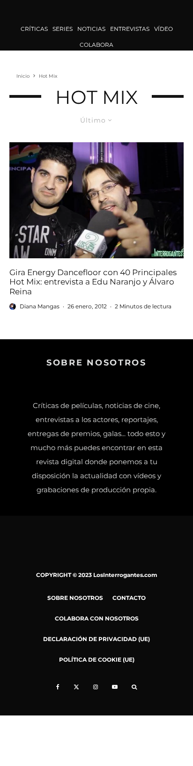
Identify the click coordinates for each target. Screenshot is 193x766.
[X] (76, 687)
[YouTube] (115, 687)
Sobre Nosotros (75, 597)
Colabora (96, 44)
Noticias (91, 28)
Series (62, 28)
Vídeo (163, 28)
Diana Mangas (39, 306)
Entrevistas (129, 28)
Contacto (129, 597)
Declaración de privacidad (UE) (96, 638)
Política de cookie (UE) (96, 659)
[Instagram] (95, 687)
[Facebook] (58, 687)
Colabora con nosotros (97, 618)
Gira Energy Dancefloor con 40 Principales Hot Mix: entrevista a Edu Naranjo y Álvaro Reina (93, 282)
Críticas (34, 28)
